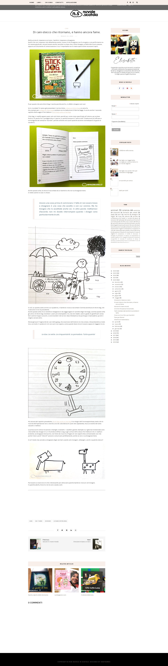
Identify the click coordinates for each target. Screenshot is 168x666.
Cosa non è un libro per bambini (124, 315)
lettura (138, 222)
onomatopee (115, 222)
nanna (126, 214)
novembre (118, 284)
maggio (117, 298)
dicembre (118, 282)
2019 (114, 331)
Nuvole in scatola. (81, 662)
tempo (136, 239)
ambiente (129, 227)
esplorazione (135, 235)
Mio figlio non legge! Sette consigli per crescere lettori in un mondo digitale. (128, 162)
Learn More (121, 5)
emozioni (113, 220)
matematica (119, 230)
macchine (120, 242)
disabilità (113, 242)
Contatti (59, 2)
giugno (117, 295)
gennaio (117, 329)
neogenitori (114, 239)
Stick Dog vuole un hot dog (61, 112)
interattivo (127, 228)
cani (66, 28)
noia (126, 230)
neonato (122, 239)
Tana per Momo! (119, 317)
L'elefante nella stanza (126, 150)
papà (113, 214)
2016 (114, 337)
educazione (115, 232)
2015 (114, 340)
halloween (121, 220)
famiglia (113, 235)
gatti (121, 228)
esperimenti (114, 228)
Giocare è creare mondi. (121, 306)
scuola (135, 216)
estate (112, 237)
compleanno (120, 234)
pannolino (115, 223)
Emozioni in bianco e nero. (122, 300)
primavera (120, 235)
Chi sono (49, 2)
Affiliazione (71, 2)
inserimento (130, 232)
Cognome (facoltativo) (118, 121)
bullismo (136, 227)
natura (127, 216)
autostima (130, 223)
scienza (126, 210)
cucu (137, 240)
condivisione (115, 218)
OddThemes (105, 662)
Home (32, 2)
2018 (114, 333)
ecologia (114, 225)
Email (114, 106)
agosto (117, 291)
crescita (137, 223)
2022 (114, 275)
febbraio (117, 326)
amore (123, 223)
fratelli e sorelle (126, 218)
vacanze (113, 240)
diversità (116, 212)
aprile (117, 322)
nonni (133, 225)
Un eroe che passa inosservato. (124, 309)
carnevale (131, 240)
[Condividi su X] (62, 530)
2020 (115, 280)
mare (112, 230)
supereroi (136, 228)
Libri (39, 2)
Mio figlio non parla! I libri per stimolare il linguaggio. (128, 171)
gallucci (118, 237)
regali (113, 216)
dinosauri (135, 234)
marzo (117, 324)
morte (137, 220)
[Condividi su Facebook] (57, 530)
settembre (118, 289)
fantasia (126, 212)
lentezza (130, 237)
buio (126, 240)
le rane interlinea (60, 521)
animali (114, 210)
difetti (128, 234)
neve (137, 232)
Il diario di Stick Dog (73, 108)
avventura (130, 220)
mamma (121, 225)
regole (113, 234)
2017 (114, 335)
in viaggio (124, 237)
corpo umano (129, 222)
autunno (126, 242)
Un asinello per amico (126, 180)
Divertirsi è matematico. (121, 319)
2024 (114, 271)
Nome (114, 114)
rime (120, 216)
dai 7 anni (38, 521)
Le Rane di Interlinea (46, 110)
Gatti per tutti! (123, 190)
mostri (127, 225)
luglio (116, 293)
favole (123, 232)
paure (136, 218)
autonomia (120, 240)
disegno (48, 521)
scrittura (132, 230)
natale (135, 212)
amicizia (137, 210)
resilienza (129, 239)
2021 (114, 277)
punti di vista (120, 227)
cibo (121, 222)
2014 (114, 342)
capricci (127, 235)
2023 (115, 273)
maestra (136, 237)
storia (138, 230)
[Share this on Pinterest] (66, 530)
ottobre (117, 287)
